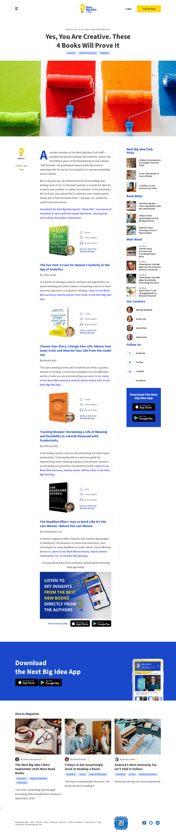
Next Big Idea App (21, 822)
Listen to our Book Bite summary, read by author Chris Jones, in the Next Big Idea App (75, 295)
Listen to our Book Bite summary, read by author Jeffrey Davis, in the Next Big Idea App (75, 470)
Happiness (104, 53)
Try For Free (148, 8)
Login (129, 8)
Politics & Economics (148, 774)
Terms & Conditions (75, 822)
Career (82, 774)
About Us (62, 822)
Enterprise (53, 822)
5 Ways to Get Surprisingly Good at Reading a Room (84, 767)
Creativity (71, 53)
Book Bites (21, 778)
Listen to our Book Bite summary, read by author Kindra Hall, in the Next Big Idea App (75, 380)
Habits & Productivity (88, 53)
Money (132, 774)
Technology (21, 782)
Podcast (39, 822)
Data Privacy (90, 822)
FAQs (46, 822)
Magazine (69, 29)
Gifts (31, 822)
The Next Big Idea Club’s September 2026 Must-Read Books (35, 769)
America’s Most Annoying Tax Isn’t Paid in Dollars (136, 767)
